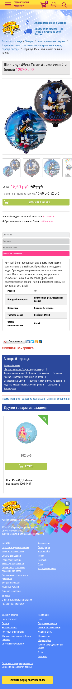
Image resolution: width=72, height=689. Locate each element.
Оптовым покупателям (13, 643)
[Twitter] (32, 340)
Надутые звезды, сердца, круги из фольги (24, 384)
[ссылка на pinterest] (67, 511)
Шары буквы (44, 636)
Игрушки (6, 595)
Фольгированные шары (13, 551)
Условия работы (10, 615)
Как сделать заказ (47, 568)
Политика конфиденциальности (17, 663)
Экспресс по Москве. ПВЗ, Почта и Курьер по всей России (49, 32)
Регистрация (44, 547)
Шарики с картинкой (39, 373)
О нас (40, 564)
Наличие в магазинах (12, 253)
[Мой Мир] (40, 340)
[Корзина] (53, 5)
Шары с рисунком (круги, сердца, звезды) (24, 369)
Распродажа (10, 388)
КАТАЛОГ (6, 543)
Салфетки (52, 384)
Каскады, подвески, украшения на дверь (23, 377)
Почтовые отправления (13, 631)
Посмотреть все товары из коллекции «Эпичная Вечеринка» (36, 398)
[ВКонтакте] (28, 340)
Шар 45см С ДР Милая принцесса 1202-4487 (19, 482)
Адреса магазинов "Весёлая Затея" (19, 520)
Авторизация (44, 543)
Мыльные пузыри (10, 587)
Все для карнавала (11, 582)
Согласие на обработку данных (17, 667)
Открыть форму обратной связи (27, 680)
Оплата (5, 623)
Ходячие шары (45, 631)
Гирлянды (57, 373)
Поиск (41, 556)
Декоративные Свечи (14, 381)
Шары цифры (44, 640)
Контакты (42, 560)
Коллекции (43, 615)
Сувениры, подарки (11, 591)
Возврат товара (9, 627)
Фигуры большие (12, 365)
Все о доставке (9, 619)
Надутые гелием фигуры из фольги (45, 381)
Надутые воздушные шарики (15, 547)
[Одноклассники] (36, 340)
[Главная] (11, 27)
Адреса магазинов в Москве (50, 22)
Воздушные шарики (11, 556)
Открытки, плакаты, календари (17, 599)
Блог (40, 619)
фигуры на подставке (14, 373)
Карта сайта (44, 551)
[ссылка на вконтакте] (67, 503)
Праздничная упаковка (13, 604)
